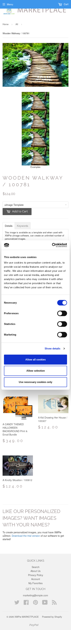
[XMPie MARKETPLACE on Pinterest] (35, 603)
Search (35, 567)
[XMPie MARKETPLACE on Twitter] (16, 603)
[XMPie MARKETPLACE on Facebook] (26, 603)
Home (5, 24)
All (17, 24)
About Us (35, 571)
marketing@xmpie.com (35, 595)
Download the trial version (26, 535)
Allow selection (35, 370)
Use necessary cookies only (35, 382)
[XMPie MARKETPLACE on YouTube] (45, 603)
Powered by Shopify (52, 616)
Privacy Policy (35, 575)
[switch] (62, 313)
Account (35, 579)
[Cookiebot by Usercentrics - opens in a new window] (52, 245)
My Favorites (35, 583)
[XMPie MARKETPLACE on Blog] (54, 603)
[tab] (9, 225)
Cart (65, 4)
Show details (52, 348)
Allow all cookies (35, 359)
